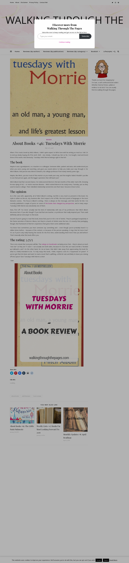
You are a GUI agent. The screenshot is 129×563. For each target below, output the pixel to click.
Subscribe (85, 36)
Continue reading (64, 42)
